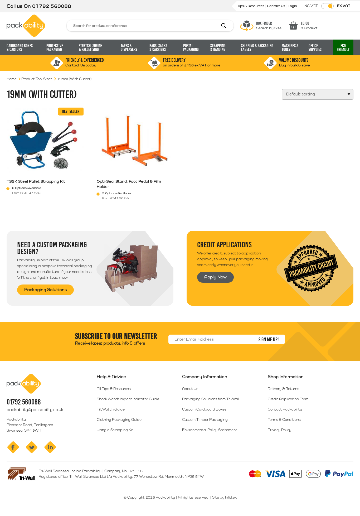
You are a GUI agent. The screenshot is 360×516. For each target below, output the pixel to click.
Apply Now (215, 276)
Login (292, 6)
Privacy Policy (279, 430)
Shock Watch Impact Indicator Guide (128, 399)
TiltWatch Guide (111, 409)
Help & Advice (111, 376)
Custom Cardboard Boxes (204, 409)
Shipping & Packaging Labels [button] (257, 48)
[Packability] (26, 25)
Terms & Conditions (284, 419)
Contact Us (276, 6)
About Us (190, 389)
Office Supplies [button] (315, 48)
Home (12, 79)
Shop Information (286, 376)
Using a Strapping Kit (115, 430)
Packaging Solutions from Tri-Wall (211, 399)
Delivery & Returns (283, 389)
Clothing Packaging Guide (119, 419)
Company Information (204, 376)
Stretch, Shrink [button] (91, 48)
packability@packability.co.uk (35, 409)
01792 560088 (51, 6)
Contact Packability (285, 409)
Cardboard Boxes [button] (20, 48)
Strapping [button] (218, 48)
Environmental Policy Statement (209, 430)
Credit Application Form (288, 399)
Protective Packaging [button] (54, 48)
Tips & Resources (251, 6)
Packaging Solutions (45, 289)
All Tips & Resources (114, 389)
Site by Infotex (224, 497)
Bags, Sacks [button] (158, 48)
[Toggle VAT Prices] (327, 6)
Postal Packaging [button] (191, 48)
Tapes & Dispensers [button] (129, 48)
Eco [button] (343, 48)
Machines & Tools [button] (290, 48)
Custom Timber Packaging (205, 419)
